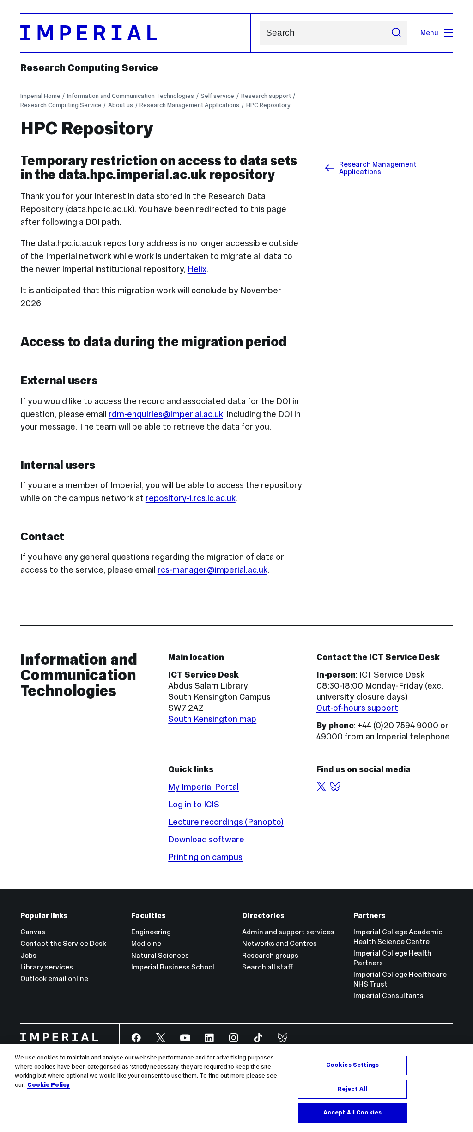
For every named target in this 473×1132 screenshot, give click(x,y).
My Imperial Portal (203, 786)
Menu (429, 32)
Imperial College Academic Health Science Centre (398, 936)
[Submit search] (396, 33)
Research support (266, 96)
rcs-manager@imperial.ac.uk (212, 569)
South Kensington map (212, 719)
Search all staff (267, 967)
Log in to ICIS (193, 804)
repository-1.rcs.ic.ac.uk (191, 498)
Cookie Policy (48, 1085)
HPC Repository (268, 105)
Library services (46, 967)
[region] (236, 1088)
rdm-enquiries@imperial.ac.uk (166, 414)
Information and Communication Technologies (130, 96)
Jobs (28, 955)
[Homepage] (135, 33)
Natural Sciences (160, 955)
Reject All (352, 1089)
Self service (217, 96)
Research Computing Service (89, 68)
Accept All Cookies (352, 1112)
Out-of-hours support (357, 707)
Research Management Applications (189, 105)
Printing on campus (205, 857)
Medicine (146, 943)
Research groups (270, 955)
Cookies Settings (352, 1065)
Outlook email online (54, 978)
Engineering (151, 931)
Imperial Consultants (388, 995)
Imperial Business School (172, 967)
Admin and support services (288, 931)
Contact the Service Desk (63, 943)
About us (120, 105)
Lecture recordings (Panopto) (226, 822)
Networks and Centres (279, 943)
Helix (197, 269)
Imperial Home (40, 96)
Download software (206, 839)
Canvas (32, 931)
